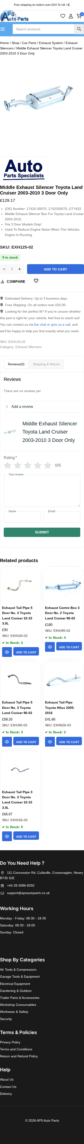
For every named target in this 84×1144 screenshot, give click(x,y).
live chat (40, 324)
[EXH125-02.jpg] (42, 98)
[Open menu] (2, 29)
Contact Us (8, 1087)
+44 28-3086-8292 (21, 885)
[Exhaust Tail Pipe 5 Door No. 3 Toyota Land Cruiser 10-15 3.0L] (20, 585)
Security (6, 1019)
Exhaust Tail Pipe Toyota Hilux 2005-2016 (60, 707)
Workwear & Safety (14, 1012)
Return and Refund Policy (19, 1056)
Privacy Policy (10, 1042)
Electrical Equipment (15, 984)
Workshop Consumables (18, 1005)
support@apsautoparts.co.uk (28, 893)
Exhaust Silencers (28, 347)
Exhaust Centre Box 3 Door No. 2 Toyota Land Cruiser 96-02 (62, 613)
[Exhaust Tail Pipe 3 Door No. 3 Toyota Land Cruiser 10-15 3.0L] (20, 770)
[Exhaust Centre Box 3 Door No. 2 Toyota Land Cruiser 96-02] (63, 585)
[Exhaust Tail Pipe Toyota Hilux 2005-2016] (63, 680)
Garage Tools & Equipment (20, 976)
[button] (26, 651)
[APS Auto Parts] (14, 16)
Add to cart (55, 269)
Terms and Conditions (16, 1049)
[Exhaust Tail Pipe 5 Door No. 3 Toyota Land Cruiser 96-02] (20, 680)
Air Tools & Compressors (18, 969)
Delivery (6, 1094)
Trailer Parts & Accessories (19, 998)
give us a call (60, 324)
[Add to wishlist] (35, 280)
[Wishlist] (62, 16)
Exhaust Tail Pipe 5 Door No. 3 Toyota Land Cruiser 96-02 (17, 707)
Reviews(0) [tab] (16, 364)
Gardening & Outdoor (16, 991)
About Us (7, 1079)
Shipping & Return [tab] (46, 364)
